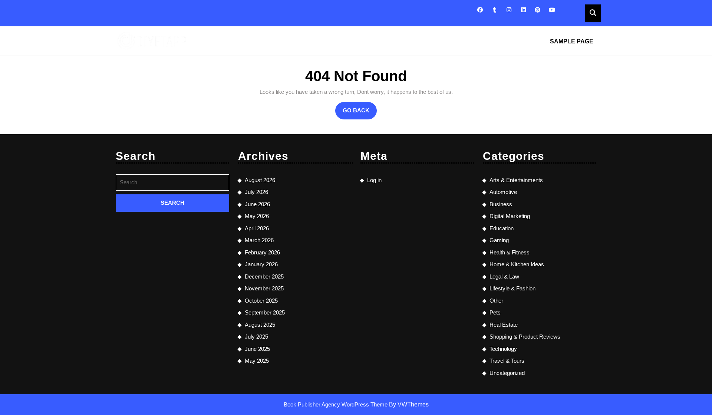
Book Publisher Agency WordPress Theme (336, 404)
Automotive (503, 192)
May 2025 (257, 361)
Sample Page (571, 41)
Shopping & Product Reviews (525, 336)
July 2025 (256, 336)
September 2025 (265, 312)
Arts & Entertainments (516, 180)
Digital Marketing (510, 216)
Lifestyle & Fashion (512, 288)
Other (496, 300)
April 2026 (257, 228)
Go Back (360, 113)
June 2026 (257, 204)
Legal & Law (504, 276)
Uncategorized (507, 373)
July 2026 (256, 192)
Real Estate (504, 325)
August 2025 (260, 325)
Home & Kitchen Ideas (517, 264)
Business (501, 204)
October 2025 (261, 300)
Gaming (499, 240)
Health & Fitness (510, 252)
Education (502, 228)
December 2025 (264, 276)
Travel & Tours (507, 361)
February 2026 (262, 252)
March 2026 (259, 240)
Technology (503, 349)
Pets (495, 312)
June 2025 (257, 349)
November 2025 (264, 288)
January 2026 (261, 264)
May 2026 (257, 216)
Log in (374, 180)
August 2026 (260, 180)
